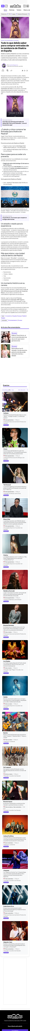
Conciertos (9, 316)
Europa (19, 316)
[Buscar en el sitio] (6, 6)
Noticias (11, 10)
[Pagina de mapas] (24, 6)
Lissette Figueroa (13, 65)
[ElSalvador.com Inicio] (15, 6)
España (15, 316)
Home (2, 40)
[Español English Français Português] (27, 6)
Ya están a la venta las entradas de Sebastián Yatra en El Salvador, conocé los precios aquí (14, 123)
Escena (16, 40)
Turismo (19, 10)
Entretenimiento (9, 40)
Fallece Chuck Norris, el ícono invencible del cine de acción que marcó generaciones (19, 338)
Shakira (3, 318)
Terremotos (4, 14)
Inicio (5, 10)
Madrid (24, 316)
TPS (9, 14)
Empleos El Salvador (22, 14)
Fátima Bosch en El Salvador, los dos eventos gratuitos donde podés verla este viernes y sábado (19, 352)
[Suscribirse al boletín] (3, 6)
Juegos (14, 14)
